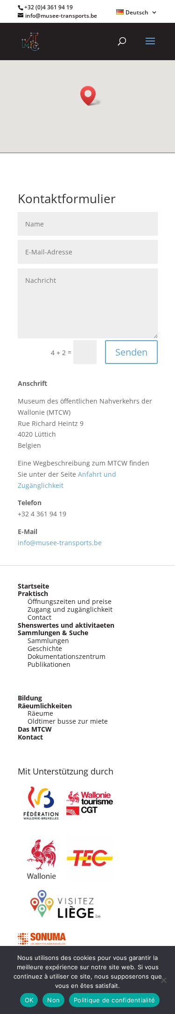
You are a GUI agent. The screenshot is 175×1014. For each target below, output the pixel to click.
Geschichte (45, 648)
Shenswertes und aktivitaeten (66, 625)
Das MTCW (35, 729)
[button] (91, 96)
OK (29, 1000)
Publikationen (49, 664)
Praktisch (33, 593)
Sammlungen (48, 640)
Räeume (40, 713)
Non (53, 1000)
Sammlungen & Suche (53, 632)
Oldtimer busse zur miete (68, 721)
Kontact (30, 737)
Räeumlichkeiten (45, 705)
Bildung (30, 697)
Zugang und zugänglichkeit (70, 609)
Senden (131, 352)
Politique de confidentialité (114, 1000)
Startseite (33, 586)
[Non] (163, 980)
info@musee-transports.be (60, 542)
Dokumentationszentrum (66, 656)
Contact (39, 617)
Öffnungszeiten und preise (70, 601)
